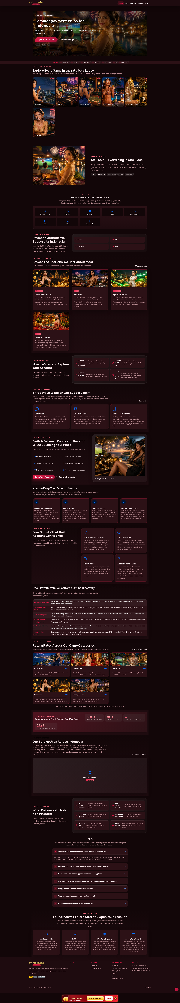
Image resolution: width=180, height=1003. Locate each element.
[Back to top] (176, 989)
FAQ (113, 976)
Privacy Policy (116, 971)
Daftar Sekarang (95, 998)
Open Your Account (46, 39)
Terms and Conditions (119, 968)
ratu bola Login (130, 3)
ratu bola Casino (143, 3)
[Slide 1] (86, 53)
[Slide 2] (90, 53)
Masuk (108, 998)
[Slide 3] (93, 53)
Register (94, 966)
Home (121, 3)
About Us (115, 966)
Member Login (67, 39)
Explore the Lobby (67, 477)
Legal (114, 973)
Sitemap (148, 987)
